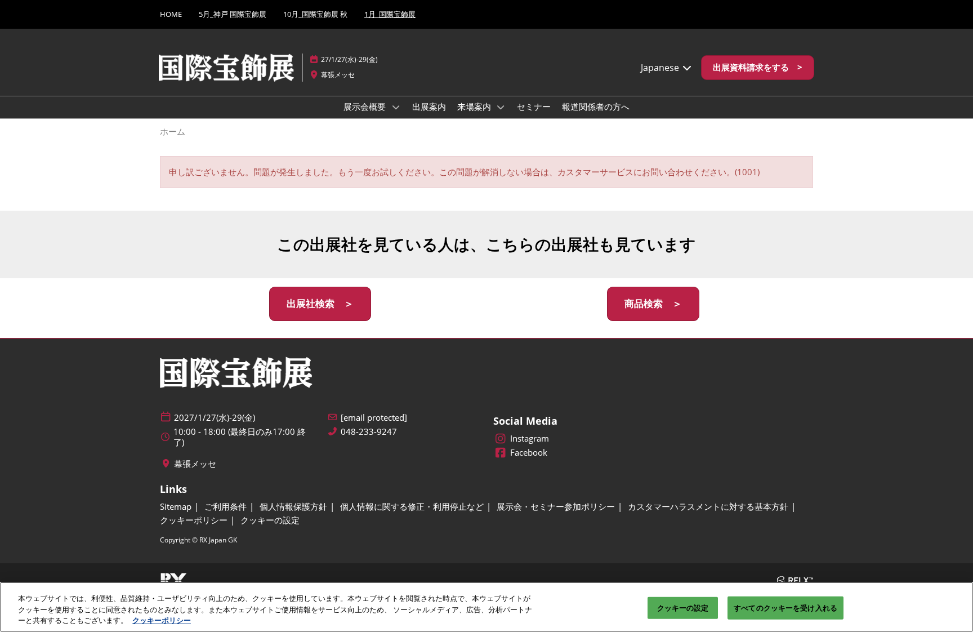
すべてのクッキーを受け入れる (785, 607)
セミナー (534, 106)
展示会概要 (365, 106)
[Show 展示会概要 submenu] (396, 107)
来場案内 (475, 106)
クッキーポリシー (161, 620)
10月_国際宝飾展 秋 (315, 14)
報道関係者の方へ (596, 106)
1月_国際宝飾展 (390, 14)
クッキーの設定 (683, 607)
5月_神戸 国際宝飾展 (232, 14)
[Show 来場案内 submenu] (501, 107)
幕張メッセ (338, 74)
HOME (171, 14)
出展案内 (429, 106)
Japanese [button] (661, 67)
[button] (757, 67)
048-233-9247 (369, 431)
